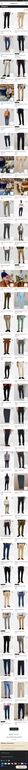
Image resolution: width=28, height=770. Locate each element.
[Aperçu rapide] (11, 27)
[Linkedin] (9, 760)
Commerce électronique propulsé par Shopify (11, 768)
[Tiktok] (4, 760)
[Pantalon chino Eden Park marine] (7, 459)
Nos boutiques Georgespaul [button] (7, 756)
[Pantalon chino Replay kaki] (7, 255)
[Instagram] (6, 760)
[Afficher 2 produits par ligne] (27, 10)
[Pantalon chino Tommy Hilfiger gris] (7, 232)
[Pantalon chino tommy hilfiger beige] (7, 599)
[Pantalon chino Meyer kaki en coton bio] (7, 208)
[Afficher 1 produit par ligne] (25, 10)
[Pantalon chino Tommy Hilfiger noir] (7, 644)
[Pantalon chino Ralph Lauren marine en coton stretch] (7, 551)
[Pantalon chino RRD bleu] (7, 415)
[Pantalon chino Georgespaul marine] (7, 92)
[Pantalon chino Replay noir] (7, 370)
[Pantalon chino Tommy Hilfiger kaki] (7, 300)
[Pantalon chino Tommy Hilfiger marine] (7, 20)
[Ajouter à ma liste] (12, 13)
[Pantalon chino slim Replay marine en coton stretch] (7, 141)
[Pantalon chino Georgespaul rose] (7, 278)
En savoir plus (14, 729)
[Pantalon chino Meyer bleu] (7, 667)
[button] (21, 767)
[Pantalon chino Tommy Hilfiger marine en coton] (7, 574)
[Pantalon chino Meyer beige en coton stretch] (7, 68)
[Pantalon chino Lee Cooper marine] (7, 528)
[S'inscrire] (26, 748)
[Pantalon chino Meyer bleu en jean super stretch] (7, 117)
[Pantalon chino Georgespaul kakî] (7, 186)
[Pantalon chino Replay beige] (7, 323)
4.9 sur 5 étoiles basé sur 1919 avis (14, 737)
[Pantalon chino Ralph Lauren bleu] (7, 689)
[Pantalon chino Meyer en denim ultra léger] (7, 44)
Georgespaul (5, 767)
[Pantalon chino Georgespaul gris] (7, 164)
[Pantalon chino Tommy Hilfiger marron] (7, 347)
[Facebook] (1, 760)
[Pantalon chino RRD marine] (7, 437)
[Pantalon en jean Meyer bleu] (7, 712)
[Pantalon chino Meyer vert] (7, 621)
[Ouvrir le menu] (3, 3)
